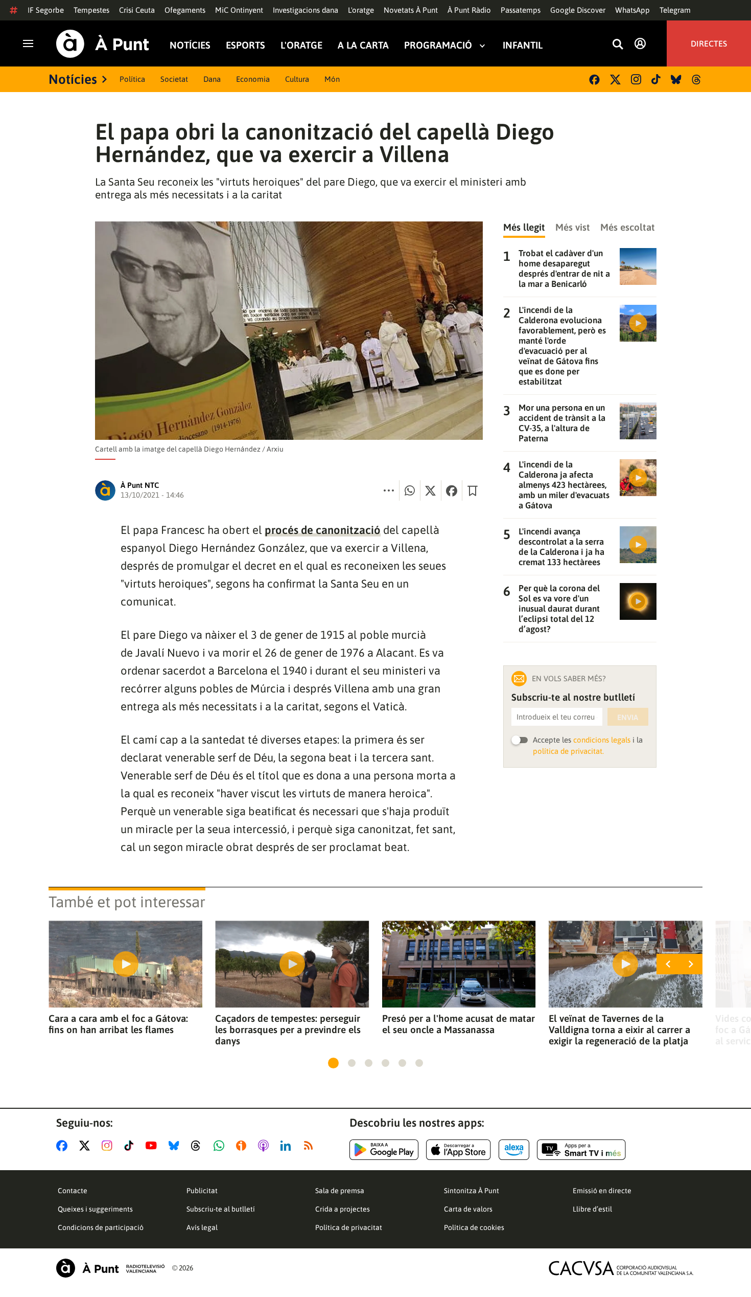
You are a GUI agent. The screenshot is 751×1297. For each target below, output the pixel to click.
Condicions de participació (101, 1227)
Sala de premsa (339, 1191)
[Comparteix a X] (430, 490)
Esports (245, 45)
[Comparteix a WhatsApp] (410, 490)
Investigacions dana (305, 10)
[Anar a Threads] (198, 1145)
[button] (333, 1063)
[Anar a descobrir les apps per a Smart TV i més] (581, 1149)
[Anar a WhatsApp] (221, 1145)
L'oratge (361, 10)
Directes (709, 43)
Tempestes (91, 10)
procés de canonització (323, 529)
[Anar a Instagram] (109, 1145)
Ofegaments (185, 10)
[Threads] (697, 79)
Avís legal (202, 1227)
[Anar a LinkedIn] (287, 1145)
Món (332, 79)
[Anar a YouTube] (153, 1145)
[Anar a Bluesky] (176, 1145)
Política (132, 79)
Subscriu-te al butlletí (220, 1209)
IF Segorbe (46, 10)
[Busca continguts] (618, 45)
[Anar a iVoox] (243, 1145)
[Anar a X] (86, 1145)
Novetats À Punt (411, 10)
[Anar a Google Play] (383, 1149)
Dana (212, 79)
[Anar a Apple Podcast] (265, 1145)
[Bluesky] (676, 79)
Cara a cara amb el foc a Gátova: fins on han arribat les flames (118, 1024)
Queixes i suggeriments (95, 1209)
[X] (615, 79)
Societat (174, 79)
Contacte (72, 1191)
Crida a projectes (342, 1209)
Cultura (297, 79)
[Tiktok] (656, 79)
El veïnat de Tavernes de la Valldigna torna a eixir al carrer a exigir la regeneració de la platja (619, 1029)
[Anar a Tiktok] (131, 1145)
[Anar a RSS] (310, 1145)
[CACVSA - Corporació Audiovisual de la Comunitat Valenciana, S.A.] (621, 1268)
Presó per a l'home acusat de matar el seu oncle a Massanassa (458, 1024)
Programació (438, 45)
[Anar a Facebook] (64, 1145)
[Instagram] (636, 79)
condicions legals (601, 739)
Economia (253, 79)
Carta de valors (468, 1209)
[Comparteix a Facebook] (451, 490)
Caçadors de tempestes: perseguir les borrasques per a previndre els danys (288, 1029)
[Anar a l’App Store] (458, 1149)
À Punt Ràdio (469, 10)
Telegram (675, 10)
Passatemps (521, 10)
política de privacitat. (568, 751)
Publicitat (202, 1191)
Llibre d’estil (592, 1209)
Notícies (190, 45)
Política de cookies (474, 1227)
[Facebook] (594, 79)
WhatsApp (632, 10)
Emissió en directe (602, 1191)
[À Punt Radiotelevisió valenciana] (110, 1268)
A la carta (363, 45)
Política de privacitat (348, 1227)
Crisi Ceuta (137, 10)
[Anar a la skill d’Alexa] (514, 1149)
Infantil (523, 45)
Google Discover (577, 10)
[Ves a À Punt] (102, 44)
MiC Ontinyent (239, 10)
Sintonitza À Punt (471, 1191)
